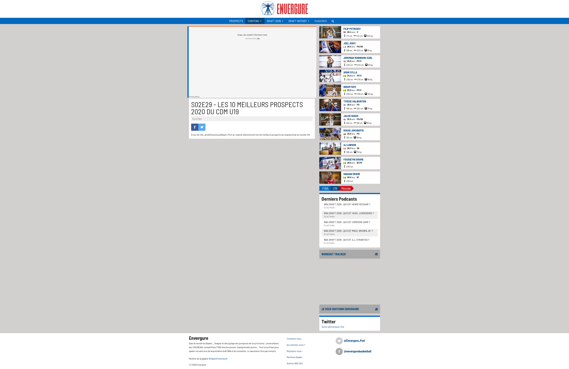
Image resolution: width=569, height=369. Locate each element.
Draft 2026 (274, 21)
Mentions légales (294, 357)
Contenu (253, 21)
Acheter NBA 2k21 (295, 363)
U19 (335, 188)
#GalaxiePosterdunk (218, 358)
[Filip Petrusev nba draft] (330, 32)
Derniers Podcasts (339, 199)
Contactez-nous (294, 338)
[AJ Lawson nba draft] (330, 148)
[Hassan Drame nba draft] (330, 177)
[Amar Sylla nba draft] (330, 75)
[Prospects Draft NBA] (333, 20)
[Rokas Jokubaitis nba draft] (330, 133)
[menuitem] (236, 21)
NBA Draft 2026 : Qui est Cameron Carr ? (347, 222)
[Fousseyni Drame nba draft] (330, 162)
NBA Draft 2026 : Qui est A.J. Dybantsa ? (346, 239)
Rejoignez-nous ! (295, 351)
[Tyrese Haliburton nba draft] (330, 104)
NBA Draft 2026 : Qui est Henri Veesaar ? (347, 204)
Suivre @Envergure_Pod (333, 326)
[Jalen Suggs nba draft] (330, 119)
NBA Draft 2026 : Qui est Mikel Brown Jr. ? (348, 230)
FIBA (325, 188)
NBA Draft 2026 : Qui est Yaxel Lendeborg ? (349, 213)
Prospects (236, 21)
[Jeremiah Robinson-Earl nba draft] (330, 61)
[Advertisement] (349, 281)
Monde (346, 188)
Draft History (298, 21)
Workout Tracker (334, 254)
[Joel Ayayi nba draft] (330, 46)
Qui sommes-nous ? (296, 344)
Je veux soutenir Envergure (340, 309)
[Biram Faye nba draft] (330, 90)
